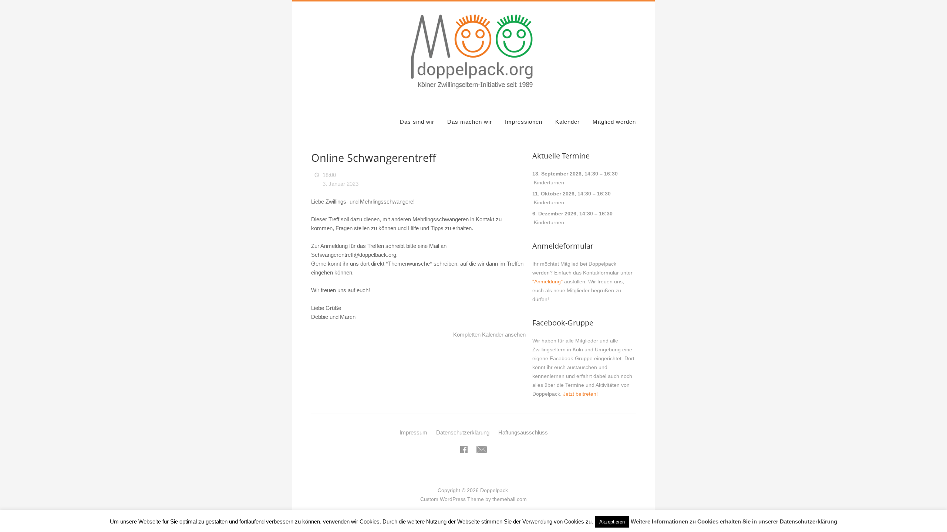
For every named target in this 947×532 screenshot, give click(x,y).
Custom (429, 499)
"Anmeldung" (547, 281)
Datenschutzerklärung (462, 432)
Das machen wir (469, 122)
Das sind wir (417, 122)
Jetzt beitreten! (580, 394)
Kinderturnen (549, 182)
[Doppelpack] (473, 92)
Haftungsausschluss (523, 432)
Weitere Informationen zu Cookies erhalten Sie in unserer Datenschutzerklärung (734, 521)
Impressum (413, 432)
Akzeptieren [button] (612, 522)
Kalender (567, 122)
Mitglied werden (614, 122)
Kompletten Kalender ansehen (489, 334)
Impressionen (523, 122)
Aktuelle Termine (561, 156)
